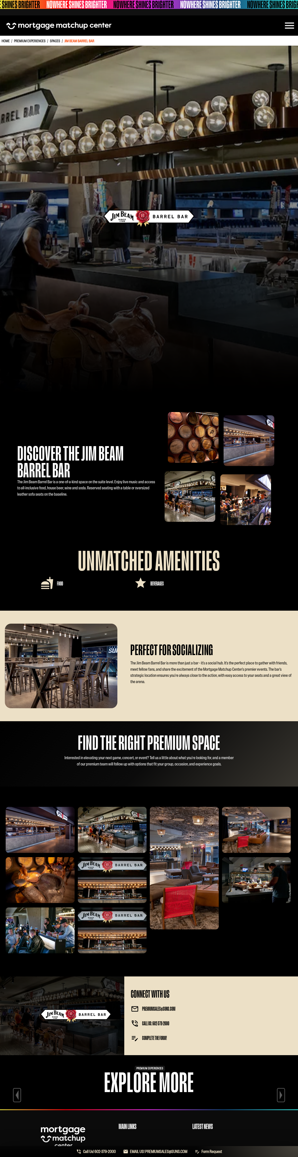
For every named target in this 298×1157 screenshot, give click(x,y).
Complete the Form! (154, 1038)
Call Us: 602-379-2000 (155, 1023)
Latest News (202, 1126)
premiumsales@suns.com (158, 1009)
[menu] (289, 25)
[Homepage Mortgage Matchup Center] (59, 25)
